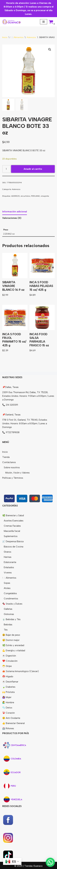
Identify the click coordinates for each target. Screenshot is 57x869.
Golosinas (9, 614)
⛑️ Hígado (7, 676)
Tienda (6, 457)
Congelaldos (10, 593)
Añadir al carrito (33, 169)
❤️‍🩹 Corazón (8, 712)
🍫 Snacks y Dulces (12, 603)
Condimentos (11, 598)
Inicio (4, 37)
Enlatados (9, 567)
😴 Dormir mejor (10, 640)
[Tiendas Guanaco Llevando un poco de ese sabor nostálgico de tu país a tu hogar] (11, 21)
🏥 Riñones (8, 728)
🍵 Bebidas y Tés (11, 619)
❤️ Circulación (9, 661)
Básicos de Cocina (13, 546)
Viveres (8, 572)
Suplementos (10, 536)
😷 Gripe (7, 666)
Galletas (8, 609)
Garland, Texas (13, 414)
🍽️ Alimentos (17, 37)
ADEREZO (15, 196)
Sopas (7, 583)
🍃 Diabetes (8, 687)
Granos (7, 551)
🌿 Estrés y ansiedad (13, 645)
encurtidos (25, 196)
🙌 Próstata (8, 692)
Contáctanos (9, 462)
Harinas (7, 557)
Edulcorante (10, 562)
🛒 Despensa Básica (13, 541)
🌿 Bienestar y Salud (13, 515)
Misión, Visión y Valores (17, 472)
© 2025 (18, 866)
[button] (49, 49)
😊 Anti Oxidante (11, 718)
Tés (6, 629)
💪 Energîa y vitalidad (13, 650)
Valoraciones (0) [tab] (11, 218)
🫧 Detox (7, 707)
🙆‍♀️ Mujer (6, 697)
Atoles (7, 588)
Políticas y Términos (12, 478)
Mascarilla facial (12, 531)
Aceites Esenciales (13, 520)
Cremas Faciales (12, 525)
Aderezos (31, 37)
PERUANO (35, 196)
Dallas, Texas (12, 387)
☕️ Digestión (9, 655)
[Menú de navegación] (43, 21)
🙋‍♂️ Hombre (8, 702)
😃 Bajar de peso (11, 635)
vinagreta (45, 196)
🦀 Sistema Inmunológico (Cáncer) (20, 671)
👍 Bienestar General (13, 723)
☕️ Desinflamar (10, 681)
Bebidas (8, 624)
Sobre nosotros (12, 467)
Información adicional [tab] (14, 211)
